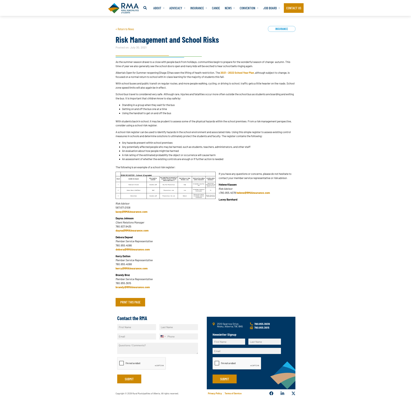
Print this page (130, 302)
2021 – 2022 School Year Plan (237, 72)
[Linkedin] (282, 393)
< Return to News (125, 29)
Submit (129, 379)
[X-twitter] (293, 393)
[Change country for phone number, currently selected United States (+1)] (162, 336)
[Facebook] (271, 393)
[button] (145, 8)
